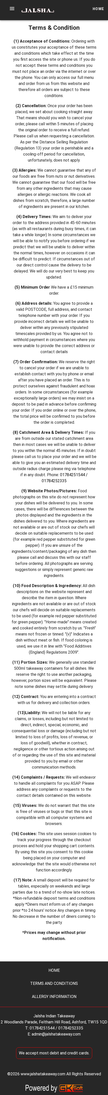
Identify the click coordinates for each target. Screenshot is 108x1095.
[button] (12, 8)
